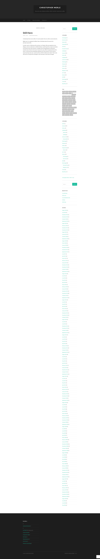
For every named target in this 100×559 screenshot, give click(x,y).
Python (28, 20)
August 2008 (64, 452)
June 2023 (64, 212)
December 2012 (65, 347)
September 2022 (65, 221)
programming (65, 107)
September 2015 (65, 297)
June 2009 (64, 430)
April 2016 (64, 282)
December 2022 (65, 214)
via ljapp (75, 113)
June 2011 (64, 380)
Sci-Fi (63, 72)
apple (67, 91)
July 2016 (64, 275)
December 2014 (65, 312)
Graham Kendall (26, 532)
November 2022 (65, 216)
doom (66, 98)
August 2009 (64, 426)
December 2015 (65, 291)
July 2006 (64, 500)
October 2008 (64, 448)
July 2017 (64, 253)
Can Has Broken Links (66, 197)
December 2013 (65, 326)
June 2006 (64, 502)
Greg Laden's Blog (26, 534)
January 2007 (64, 489)
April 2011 (64, 385)
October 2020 (64, 236)
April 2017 (64, 256)
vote (63, 114)
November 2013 (65, 328)
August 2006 (64, 498)
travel (72, 111)
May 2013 (64, 341)
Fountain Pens (64, 48)
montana (68, 103)
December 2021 (65, 227)
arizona (70, 91)
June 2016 (64, 277)
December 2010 (65, 393)
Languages (64, 57)
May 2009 (64, 433)
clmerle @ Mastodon (26, 525)
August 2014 (64, 319)
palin (67, 105)
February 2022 (64, 225)
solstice (69, 109)
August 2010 (64, 402)
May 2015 (64, 304)
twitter (71, 113)
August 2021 (64, 232)
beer (63, 93)
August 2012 (64, 354)
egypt (69, 98)
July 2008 (64, 454)
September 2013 (65, 332)
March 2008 (64, 463)
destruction (73, 96)
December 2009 (65, 417)
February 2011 (64, 389)
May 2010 (64, 409)
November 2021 (65, 229)
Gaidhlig (63, 50)
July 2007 (64, 481)
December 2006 (65, 492)
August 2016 (64, 273)
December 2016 (65, 264)
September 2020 (65, 238)
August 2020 (64, 240)
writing (71, 114)
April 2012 (64, 363)
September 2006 (65, 496)
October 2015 (64, 295)
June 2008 (64, 457)
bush (70, 93)
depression (64, 96)
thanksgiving (68, 111)
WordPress (64, 83)
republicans (65, 109)
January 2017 (64, 262)
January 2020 (64, 245)
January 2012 (64, 367)
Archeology (64, 37)
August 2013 (64, 334)
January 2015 (64, 310)
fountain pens (65, 100)
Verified (63, 199)
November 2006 (65, 494)
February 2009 (64, 439)
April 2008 (64, 461)
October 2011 (64, 371)
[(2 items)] (72, 93)
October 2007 (64, 474)
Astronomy (64, 39)
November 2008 (65, 446)
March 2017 (64, 258)
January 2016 (64, 288)
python (75, 107)
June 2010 (64, 406)
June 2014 (64, 323)
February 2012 (64, 365)
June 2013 (64, 339)
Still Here (28, 32)
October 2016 (64, 269)
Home (24, 20)
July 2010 (64, 404)
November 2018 (65, 247)
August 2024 (64, 210)
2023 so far (64, 195)
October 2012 (64, 350)
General (63, 53)
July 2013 (64, 336)
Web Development (36, 20)
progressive (70, 107)
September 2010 (65, 400)
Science (63, 74)
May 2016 (64, 280)
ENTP (63, 46)
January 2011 (64, 391)
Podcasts (44, 20)
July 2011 (64, 378)
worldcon (67, 114)
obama (64, 105)
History (63, 55)
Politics (63, 66)
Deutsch (63, 42)
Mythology (64, 61)
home (74, 100)
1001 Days (64, 202)
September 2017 (65, 251)
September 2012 (65, 352)
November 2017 (65, 249)
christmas (73, 94)
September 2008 (65, 450)
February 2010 (64, 415)
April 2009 (64, 435)
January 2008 (64, 467)
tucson (64, 113)
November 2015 (65, 293)
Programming (64, 147)
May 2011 (64, 382)
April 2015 (64, 306)
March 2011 (64, 387)
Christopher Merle (50, 8)
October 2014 (64, 317)
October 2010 (64, 398)
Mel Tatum (25, 536)
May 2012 (64, 360)
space (73, 109)
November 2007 (65, 472)
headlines (70, 100)
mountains (73, 103)
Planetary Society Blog (27, 543)
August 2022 (64, 223)
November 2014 (65, 315)
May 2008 (64, 459)
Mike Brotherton (26, 539)
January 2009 (64, 441)
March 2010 (64, 413)
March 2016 (64, 284)
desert (69, 96)
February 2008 (64, 465)
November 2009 (65, 419)
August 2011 (64, 376)
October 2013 (64, 330)
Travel (63, 81)
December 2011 (65, 369)
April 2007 (64, 483)
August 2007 (64, 478)
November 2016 (65, 267)
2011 (63, 91)
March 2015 (64, 308)
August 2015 (64, 299)
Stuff (63, 77)
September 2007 (65, 476)
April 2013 (64, 343)
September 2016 (65, 271)
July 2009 (64, 428)
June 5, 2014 (25, 35)
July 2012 (64, 356)
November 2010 (65, 395)
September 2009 (65, 424)
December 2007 (65, 470)
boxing (67, 93)
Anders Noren (71, 553)
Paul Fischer (25, 541)
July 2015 (64, 302)
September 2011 (65, 374)
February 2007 (64, 487)
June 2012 (64, 358)
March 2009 (64, 437)
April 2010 (64, 411)
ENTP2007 (25, 530)
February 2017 (64, 260)
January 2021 (64, 234)
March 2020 (64, 243)
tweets (67, 113)
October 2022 (64, 219)
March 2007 (64, 485)
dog (63, 98)
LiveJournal (64, 59)
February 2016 (64, 286)
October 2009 (64, 422)
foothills (73, 98)
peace (70, 105)
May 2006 (64, 505)
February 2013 (64, 345)
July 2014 (64, 321)
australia (74, 91)
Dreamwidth (64, 44)
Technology (64, 79)
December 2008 (65, 444)
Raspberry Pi (64, 70)
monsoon (64, 103)
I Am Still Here (64, 193)
